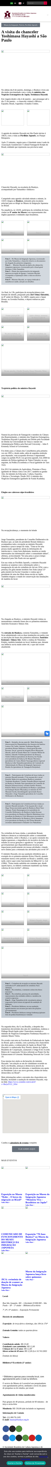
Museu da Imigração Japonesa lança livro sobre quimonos (36, 1274)
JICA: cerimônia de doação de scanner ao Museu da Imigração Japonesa (12, 1283)
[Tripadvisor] (19, 1429)
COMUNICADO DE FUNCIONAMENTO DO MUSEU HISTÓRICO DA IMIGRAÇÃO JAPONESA (12, 1241)
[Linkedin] (38, 1438)
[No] (47, 1457)
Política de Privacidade (35, 1463)
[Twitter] (12, 1438)
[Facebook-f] (6, 1429)
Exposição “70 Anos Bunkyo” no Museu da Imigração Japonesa (37, 1237)
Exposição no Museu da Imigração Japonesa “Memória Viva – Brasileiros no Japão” (37, 1198)
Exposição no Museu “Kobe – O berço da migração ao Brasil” (11, 1197)
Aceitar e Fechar (15, 1463)
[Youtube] (32, 1438)
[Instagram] (12, 1429)
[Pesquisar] (45, 3)
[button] (47, 15)
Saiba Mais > (5, 1202)
